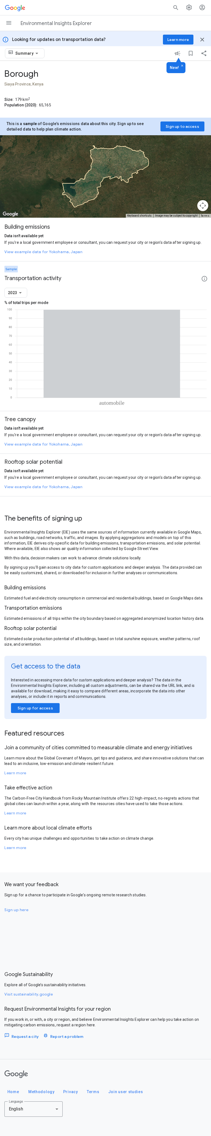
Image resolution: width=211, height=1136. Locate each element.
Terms (205, 215)
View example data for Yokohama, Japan (43, 251)
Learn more (15, 772)
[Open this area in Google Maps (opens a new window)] (10, 214)
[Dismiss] (182, 66)
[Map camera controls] (202, 205)
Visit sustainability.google (28, 994)
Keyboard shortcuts (139, 215)
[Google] (16, 1074)
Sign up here (16, 909)
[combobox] (27, 53)
